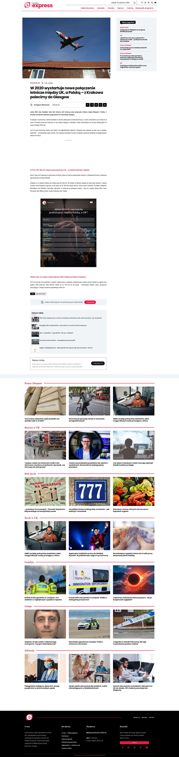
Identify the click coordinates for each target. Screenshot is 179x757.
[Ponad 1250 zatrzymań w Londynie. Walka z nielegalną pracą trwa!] (89, 579)
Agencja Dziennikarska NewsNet (95, 755)
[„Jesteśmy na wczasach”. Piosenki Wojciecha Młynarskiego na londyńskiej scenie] (45, 491)
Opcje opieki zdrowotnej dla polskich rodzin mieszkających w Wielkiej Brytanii (88, 687)
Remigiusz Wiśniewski (41, 105)
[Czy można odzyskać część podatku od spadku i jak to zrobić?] (45, 401)
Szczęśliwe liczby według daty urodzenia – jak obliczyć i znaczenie (89, 510)
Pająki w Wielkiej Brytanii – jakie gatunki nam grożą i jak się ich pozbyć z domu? (66, 348)
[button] (134, 2)
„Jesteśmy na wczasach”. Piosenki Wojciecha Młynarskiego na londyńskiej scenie (45, 510)
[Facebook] (142, 2)
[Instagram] (145, 2)
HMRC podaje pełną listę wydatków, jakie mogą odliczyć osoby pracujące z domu (131, 420)
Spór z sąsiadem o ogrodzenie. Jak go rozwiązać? (56, 333)
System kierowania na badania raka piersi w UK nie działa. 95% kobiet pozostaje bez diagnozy (132, 688)
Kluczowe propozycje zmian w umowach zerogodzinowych (87, 420)
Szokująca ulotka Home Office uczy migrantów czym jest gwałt (133, 66)
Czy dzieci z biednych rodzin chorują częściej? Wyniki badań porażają (133, 464)
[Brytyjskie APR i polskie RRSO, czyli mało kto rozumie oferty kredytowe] (35, 326)
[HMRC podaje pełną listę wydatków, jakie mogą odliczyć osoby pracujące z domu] (133, 401)
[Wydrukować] (105, 105)
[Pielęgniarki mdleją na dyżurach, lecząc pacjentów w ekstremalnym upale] (45, 668)
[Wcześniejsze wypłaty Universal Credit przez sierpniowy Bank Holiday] (133, 535)
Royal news (124, 27)
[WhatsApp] (96, 105)
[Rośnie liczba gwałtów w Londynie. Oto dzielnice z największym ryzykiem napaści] (45, 579)
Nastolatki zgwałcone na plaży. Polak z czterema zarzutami (86, 643)
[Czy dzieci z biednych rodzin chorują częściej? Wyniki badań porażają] (133, 445)
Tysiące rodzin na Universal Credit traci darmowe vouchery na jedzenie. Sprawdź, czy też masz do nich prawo (45, 465)
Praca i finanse (125, 45)
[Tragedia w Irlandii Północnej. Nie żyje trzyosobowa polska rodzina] (133, 624)
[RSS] (148, 2)
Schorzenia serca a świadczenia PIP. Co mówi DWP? (133, 48)
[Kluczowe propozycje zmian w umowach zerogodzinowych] (89, 401)
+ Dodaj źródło (90, 302)
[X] (152, 2)
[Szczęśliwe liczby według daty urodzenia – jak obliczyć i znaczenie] (89, 491)
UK (121, 35)
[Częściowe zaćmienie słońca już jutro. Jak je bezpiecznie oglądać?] (133, 579)
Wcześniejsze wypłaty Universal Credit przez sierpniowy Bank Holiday (133, 554)
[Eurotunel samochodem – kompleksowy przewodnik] (35, 341)
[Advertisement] (68, 154)
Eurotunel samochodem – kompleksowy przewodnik (57, 340)
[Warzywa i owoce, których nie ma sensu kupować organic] (133, 491)
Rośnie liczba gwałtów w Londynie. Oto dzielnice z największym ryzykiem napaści (43, 598)
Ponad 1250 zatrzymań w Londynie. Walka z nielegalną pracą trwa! (88, 598)
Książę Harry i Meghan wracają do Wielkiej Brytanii (132, 30)
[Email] (100, 105)
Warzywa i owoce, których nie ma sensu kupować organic (130, 510)
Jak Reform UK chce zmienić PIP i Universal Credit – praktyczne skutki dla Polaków (133, 39)
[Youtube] (155, 2)
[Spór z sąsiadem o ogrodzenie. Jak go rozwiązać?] (35, 334)
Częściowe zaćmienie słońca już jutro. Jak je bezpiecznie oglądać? (132, 598)
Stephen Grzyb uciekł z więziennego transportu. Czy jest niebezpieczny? (40, 643)
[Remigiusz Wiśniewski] (31, 105)
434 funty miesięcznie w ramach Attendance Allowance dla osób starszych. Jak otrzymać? (71, 318)
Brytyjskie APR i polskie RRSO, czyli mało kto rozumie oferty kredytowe (63, 325)
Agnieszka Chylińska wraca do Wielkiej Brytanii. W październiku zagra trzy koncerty (88, 554)
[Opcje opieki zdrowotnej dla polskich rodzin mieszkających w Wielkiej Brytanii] (89, 668)
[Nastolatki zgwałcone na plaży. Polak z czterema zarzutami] (89, 624)
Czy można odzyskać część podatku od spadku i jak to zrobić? (42, 420)
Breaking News (40, 294)
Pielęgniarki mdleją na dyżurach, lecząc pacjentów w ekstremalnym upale (42, 687)
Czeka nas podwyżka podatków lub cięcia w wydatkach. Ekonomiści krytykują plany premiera (88, 465)
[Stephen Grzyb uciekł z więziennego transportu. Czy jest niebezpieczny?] (45, 624)
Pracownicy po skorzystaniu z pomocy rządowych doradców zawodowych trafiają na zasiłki (131, 57)
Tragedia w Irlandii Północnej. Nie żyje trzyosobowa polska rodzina (129, 643)
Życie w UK (35, 83)
